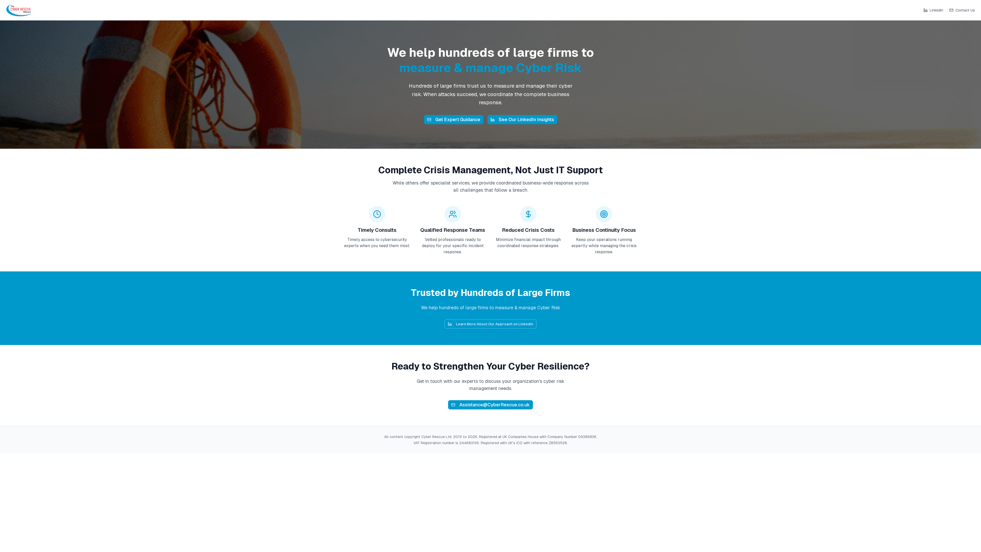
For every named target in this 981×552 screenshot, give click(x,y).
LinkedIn (936, 10)
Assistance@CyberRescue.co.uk (494, 404)
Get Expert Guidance (457, 119)
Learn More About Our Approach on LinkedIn (494, 324)
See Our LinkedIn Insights (526, 119)
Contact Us (965, 10)
